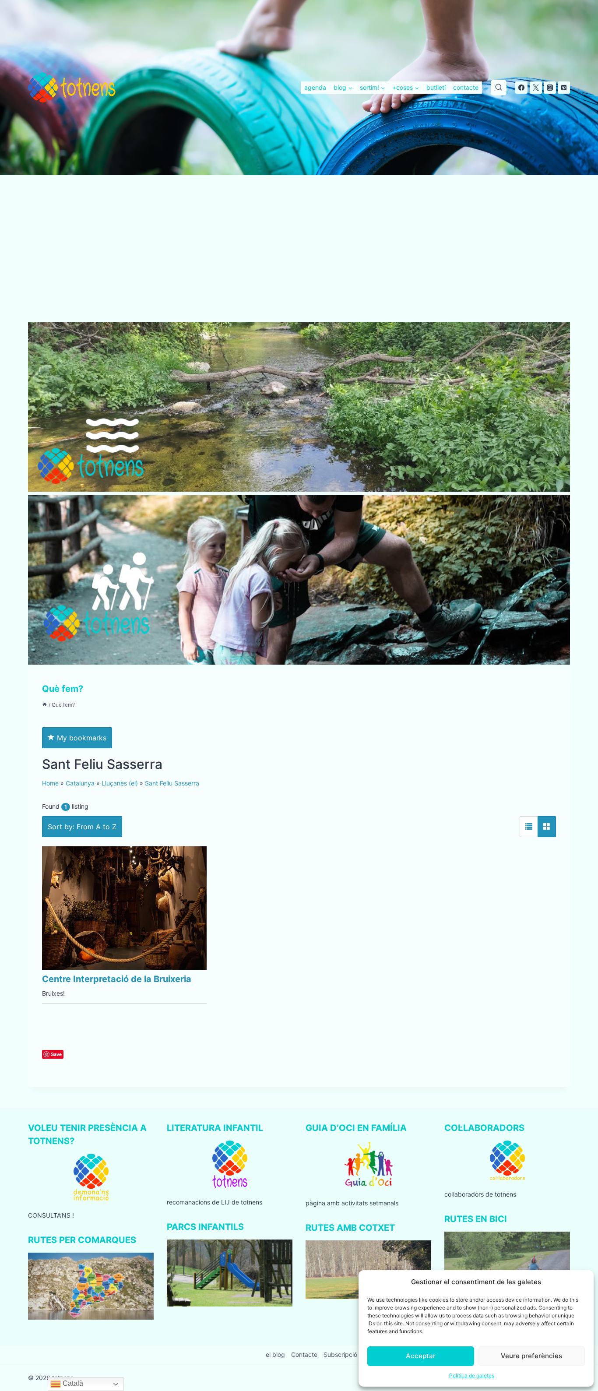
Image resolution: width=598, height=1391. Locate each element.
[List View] (529, 826)
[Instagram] (550, 87)
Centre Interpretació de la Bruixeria (116, 979)
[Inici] (44, 704)
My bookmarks (80, 737)
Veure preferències (531, 1356)
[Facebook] (521, 87)
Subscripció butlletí (351, 1354)
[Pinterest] (564, 87)
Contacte (304, 1354)
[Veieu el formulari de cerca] (499, 87)
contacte (465, 87)
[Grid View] (547, 826)
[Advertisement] (299, 257)
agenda (315, 87)
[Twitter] (536, 87)
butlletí (436, 87)
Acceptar (421, 1356)
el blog (275, 1354)
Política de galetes (471, 1375)
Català (72, 1383)
